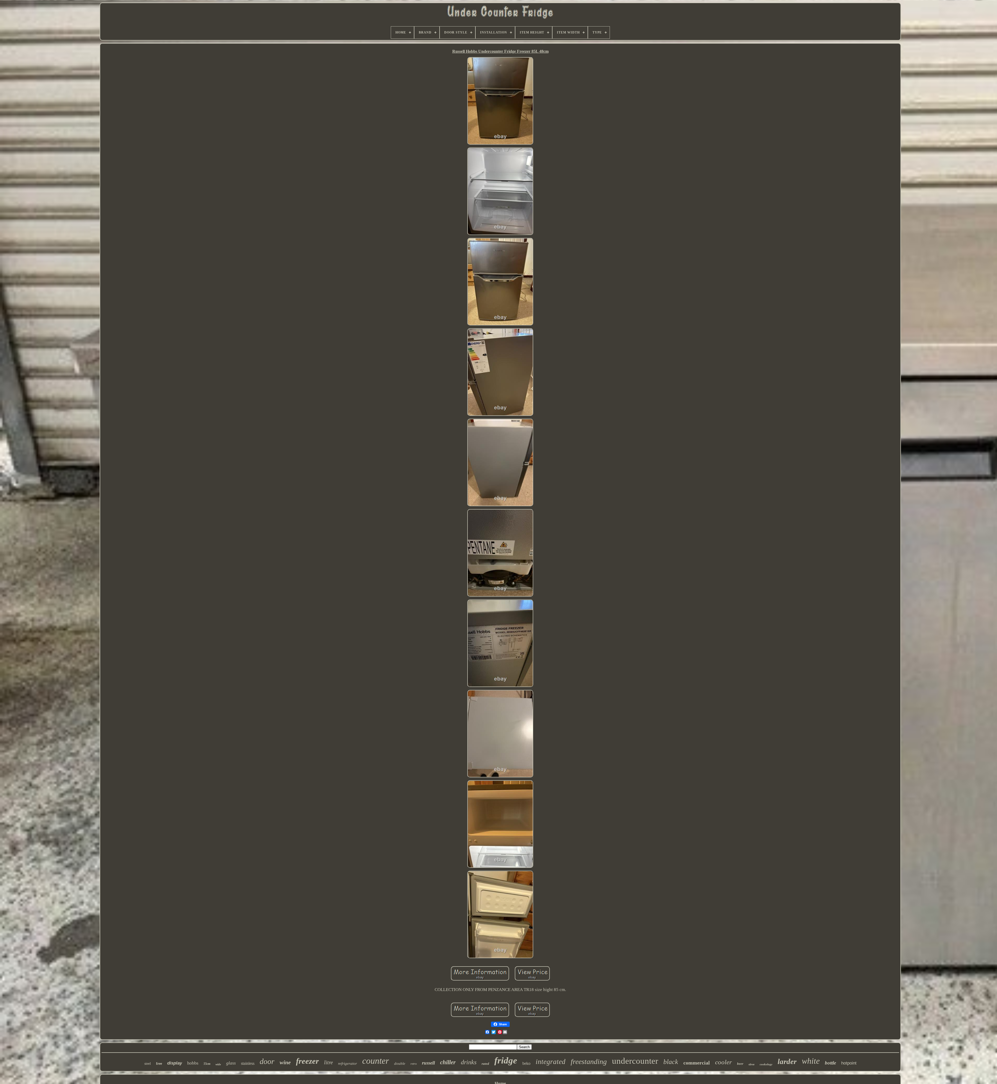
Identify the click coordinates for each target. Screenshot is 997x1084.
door (267, 1061)
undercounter (635, 1061)
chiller (448, 1062)
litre (328, 1062)
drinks (468, 1062)
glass (231, 1063)
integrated (550, 1062)
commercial (696, 1063)
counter (375, 1061)
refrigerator (347, 1063)
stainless (247, 1063)
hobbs (192, 1063)
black (670, 1062)
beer (740, 1064)
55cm (207, 1064)
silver (752, 1064)
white (811, 1061)
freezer (307, 1061)
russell (428, 1063)
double (399, 1063)
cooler (723, 1062)
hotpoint (849, 1063)
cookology (766, 1064)
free (159, 1064)
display (174, 1063)
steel (147, 1064)
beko (526, 1063)
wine (285, 1062)
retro (413, 1064)
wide (218, 1064)
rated (485, 1064)
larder (787, 1061)
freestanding (589, 1062)
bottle (830, 1063)
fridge (505, 1060)
